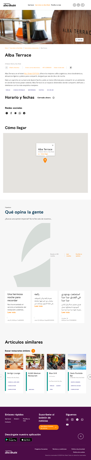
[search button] (74, 5)
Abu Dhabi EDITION (31, 73)
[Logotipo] (9, 5)
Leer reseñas (68, 255)
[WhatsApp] (82, 419)
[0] (78, 5)
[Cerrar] (53, 145)
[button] (82, 5)
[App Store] (26, 439)
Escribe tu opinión (79, 255)
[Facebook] (70, 67)
